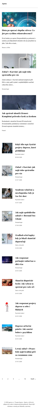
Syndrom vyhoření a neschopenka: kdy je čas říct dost (24, 193)
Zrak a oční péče (19, 245)
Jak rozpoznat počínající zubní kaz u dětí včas (25, 261)
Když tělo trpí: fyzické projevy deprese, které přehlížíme (25, 147)
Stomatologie (5, 89)
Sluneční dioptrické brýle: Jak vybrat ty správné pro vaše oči (24, 283)
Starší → (33, 379)
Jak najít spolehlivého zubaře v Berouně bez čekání (25, 215)
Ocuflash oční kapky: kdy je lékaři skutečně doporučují (25, 238)
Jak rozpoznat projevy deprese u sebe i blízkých (25, 306)
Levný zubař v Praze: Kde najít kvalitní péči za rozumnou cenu (25, 352)
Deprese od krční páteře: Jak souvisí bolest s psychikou (24, 329)
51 (25, 379)
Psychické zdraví (19, 154)
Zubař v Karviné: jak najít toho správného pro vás (25, 170)
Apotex (4, 4)
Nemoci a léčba (6, 47)
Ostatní (4, 130)
